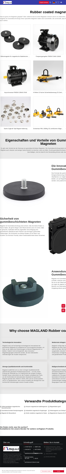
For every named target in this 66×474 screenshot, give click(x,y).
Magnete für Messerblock (9, 413)
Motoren (38, 449)
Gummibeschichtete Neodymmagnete (12, 410)
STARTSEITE (28, 446)
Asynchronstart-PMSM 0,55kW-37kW (15, 92)
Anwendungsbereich (29, 453)
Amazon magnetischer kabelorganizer (36, 406)
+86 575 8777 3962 (51, 453)
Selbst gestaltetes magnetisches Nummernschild (11, 407)
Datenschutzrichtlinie (29, 462)
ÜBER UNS (38, 446)
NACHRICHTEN (38, 453)
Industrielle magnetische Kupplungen (36, 410)
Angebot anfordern (44, 2)
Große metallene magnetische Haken (36, 413)
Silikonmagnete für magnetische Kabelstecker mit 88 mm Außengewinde (22, 56)
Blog (36, 458)
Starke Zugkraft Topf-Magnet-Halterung (15, 128)
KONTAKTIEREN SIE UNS (29, 457)
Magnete (28, 449)
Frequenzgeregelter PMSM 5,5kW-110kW (48, 56)
